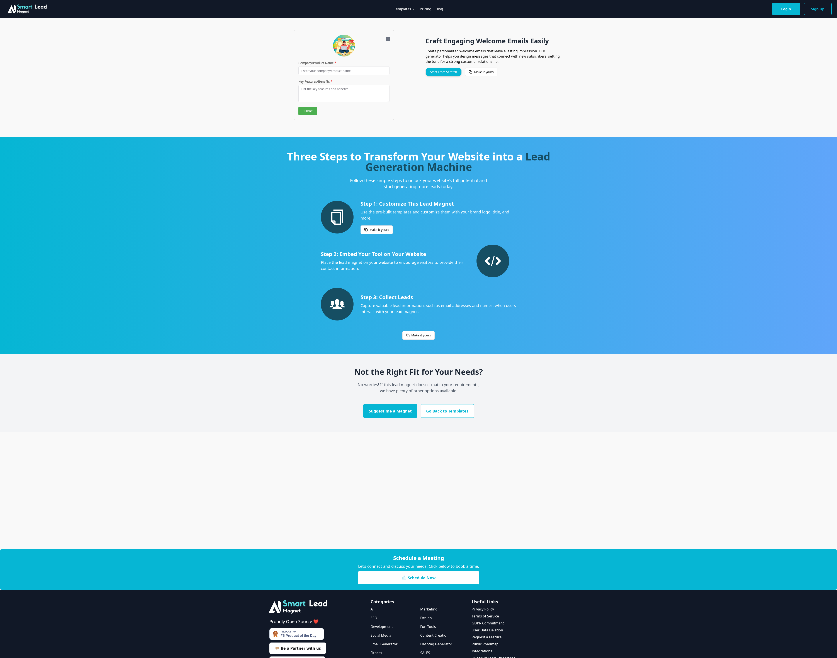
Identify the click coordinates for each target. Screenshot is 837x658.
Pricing (425, 9)
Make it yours (484, 72)
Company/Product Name (317, 63)
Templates (402, 9)
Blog (439, 9)
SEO (374, 617)
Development (382, 626)
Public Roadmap (485, 644)
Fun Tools (428, 626)
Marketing (428, 609)
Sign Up (817, 9)
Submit (308, 111)
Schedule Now (422, 577)
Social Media (381, 635)
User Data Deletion (487, 630)
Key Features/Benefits (315, 81)
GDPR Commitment (488, 623)
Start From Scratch (443, 72)
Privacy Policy (483, 609)
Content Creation (434, 635)
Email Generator (384, 644)
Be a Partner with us (301, 648)
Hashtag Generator (436, 644)
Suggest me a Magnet (390, 411)
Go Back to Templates (447, 411)
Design (426, 617)
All (372, 609)
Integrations (482, 651)
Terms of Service (485, 616)
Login (786, 9)
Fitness (376, 652)
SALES (425, 652)
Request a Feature (487, 637)
